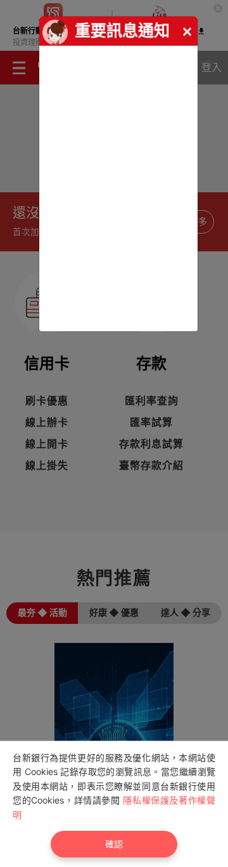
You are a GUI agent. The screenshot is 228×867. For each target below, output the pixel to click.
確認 (114, 843)
